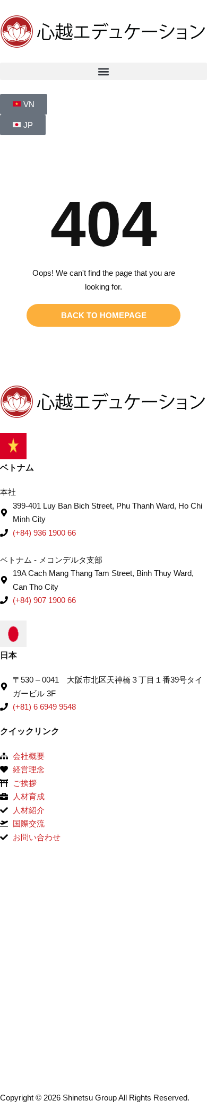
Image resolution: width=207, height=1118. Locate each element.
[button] (103, 71)
